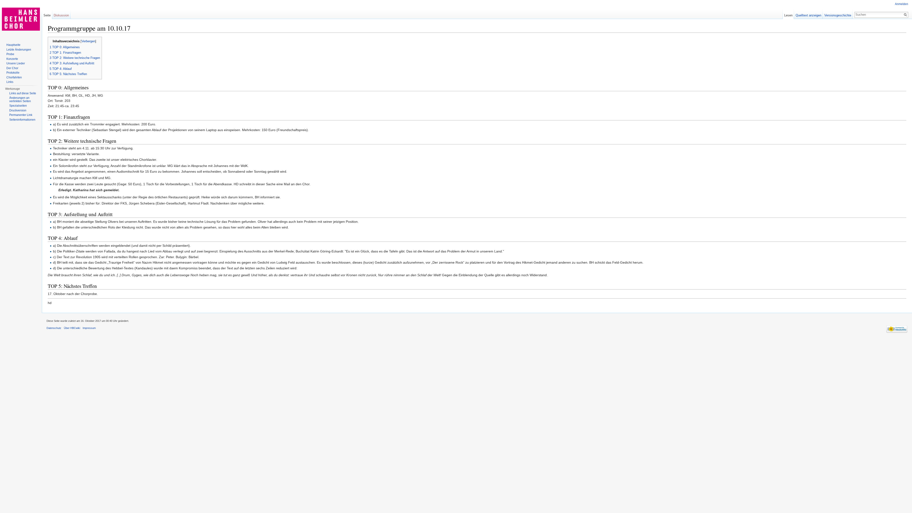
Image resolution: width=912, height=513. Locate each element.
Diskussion (61, 15)
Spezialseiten (18, 105)
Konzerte (12, 59)
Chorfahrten (14, 77)
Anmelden (901, 4)
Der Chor (12, 68)
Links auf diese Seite (22, 93)
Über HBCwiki (72, 328)
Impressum (89, 328)
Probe (10, 54)
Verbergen (88, 41)
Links (9, 82)
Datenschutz (54, 328)
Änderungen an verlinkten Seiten (20, 99)
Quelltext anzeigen (808, 15)
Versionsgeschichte (837, 15)
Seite (47, 15)
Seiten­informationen (22, 119)
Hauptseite (13, 45)
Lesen (788, 15)
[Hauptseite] (21, 19)
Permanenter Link (20, 115)
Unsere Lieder (15, 63)
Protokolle (12, 72)
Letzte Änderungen (18, 49)
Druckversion (17, 110)
